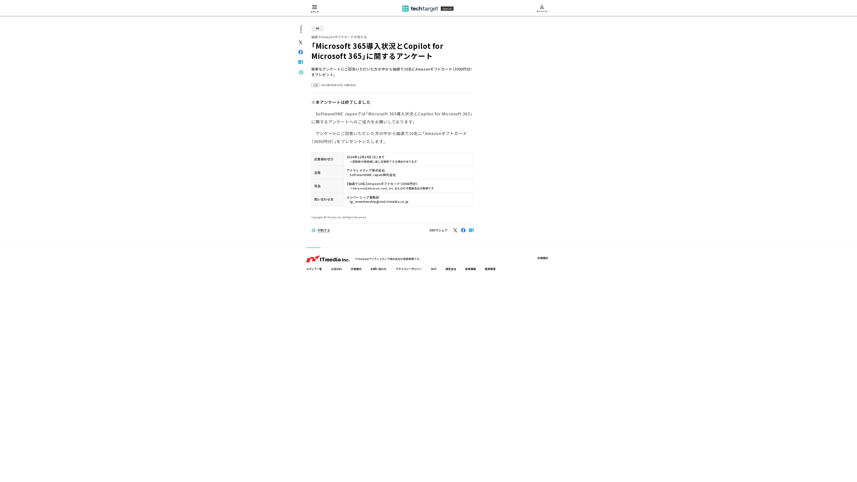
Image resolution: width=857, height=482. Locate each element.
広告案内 (356, 269)
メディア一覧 (314, 269)
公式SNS (336, 269)
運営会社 (450, 269)
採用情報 (470, 269)
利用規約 (542, 258)
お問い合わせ (378, 269)
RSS (434, 269)
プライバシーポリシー (408, 269)
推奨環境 (490, 269)
